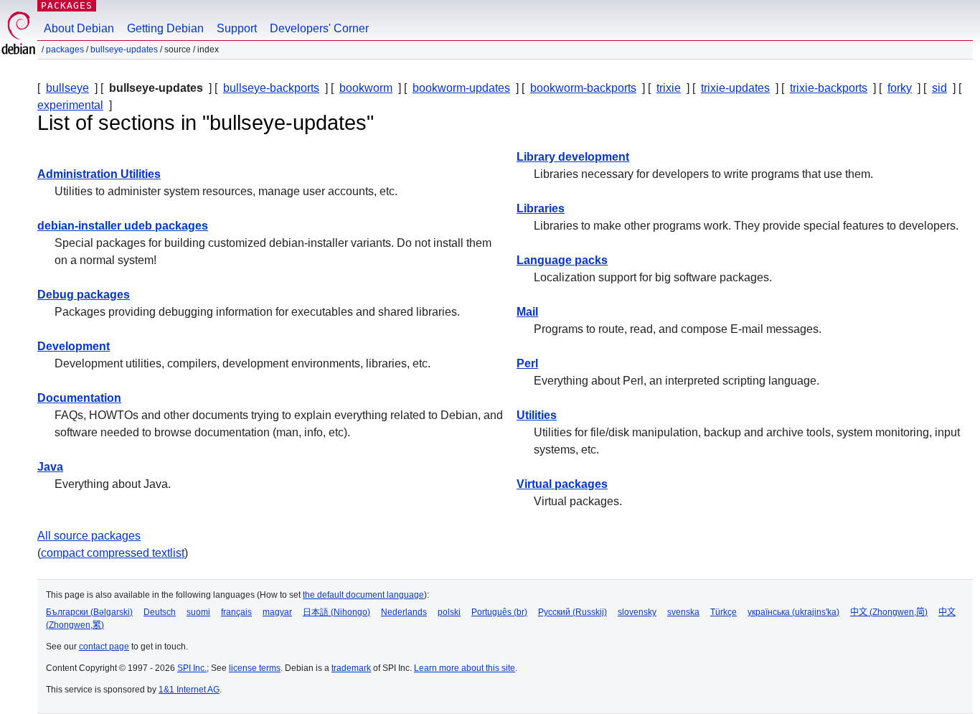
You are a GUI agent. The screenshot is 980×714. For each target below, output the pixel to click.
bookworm (365, 88)
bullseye (67, 88)
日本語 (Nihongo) (336, 612)
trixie (668, 88)
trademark (351, 668)
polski (449, 612)
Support (237, 28)
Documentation (79, 398)
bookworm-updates (461, 88)
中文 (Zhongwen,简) (889, 612)
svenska (683, 612)
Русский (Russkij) (572, 612)
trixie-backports (828, 88)
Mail (527, 312)
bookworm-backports (583, 88)
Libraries (541, 208)
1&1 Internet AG (189, 690)
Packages (67, 5)
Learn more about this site (464, 668)
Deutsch (159, 612)
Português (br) (499, 612)
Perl (527, 363)
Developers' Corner (319, 28)
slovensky (637, 612)
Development (73, 346)
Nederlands (404, 612)
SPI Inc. (192, 668)
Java (50, 467)
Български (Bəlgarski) (89, 612)
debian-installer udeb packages (122, 226)
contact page (104, 647)
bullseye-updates (124, 49)
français (236, 612)
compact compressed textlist (112, 553)
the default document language (363, 595)
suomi (198, 612)
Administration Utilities (99, 174)
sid (939, 88)
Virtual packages (562, 484)
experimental (70, 105)
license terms (255, 668)
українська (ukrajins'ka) (793, 612)
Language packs (562, 260)
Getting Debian (165, 28)
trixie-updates (735, 88)
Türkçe (723, 612)
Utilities (537, 415)
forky (899, 88)
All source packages (89, 536)
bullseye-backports (271, 88)
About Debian (79, 28)
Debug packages (83, 294)
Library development (573, 157)
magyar (277, 612)
